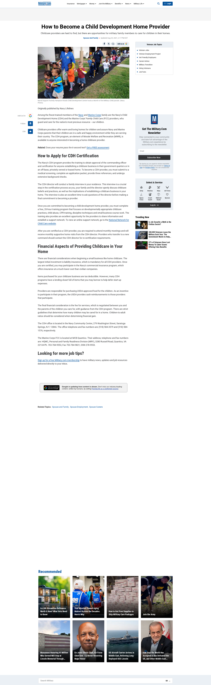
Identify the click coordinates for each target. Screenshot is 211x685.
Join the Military (105, 4)
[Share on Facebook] (104, 44)
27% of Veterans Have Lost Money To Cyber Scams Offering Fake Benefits (159, 244)
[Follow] (30, 123)
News (127, 4)
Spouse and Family (90, 38)
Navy (80, 115)
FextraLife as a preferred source (105, 389)
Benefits (118, 4)
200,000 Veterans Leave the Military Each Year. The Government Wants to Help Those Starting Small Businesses (160, 234)
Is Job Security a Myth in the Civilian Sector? (160, 223)
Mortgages (81, 4)
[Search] (158, 4)
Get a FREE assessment (98, 147)
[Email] (113, 44)
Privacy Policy (150, 167)
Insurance (70, 4)
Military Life (138, 4)
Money (92, 4)
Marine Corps (94, 115)
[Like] (30, 131)
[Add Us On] (30, 115)
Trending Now (142, 217)
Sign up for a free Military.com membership (58, 360)
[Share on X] (109, 44)
